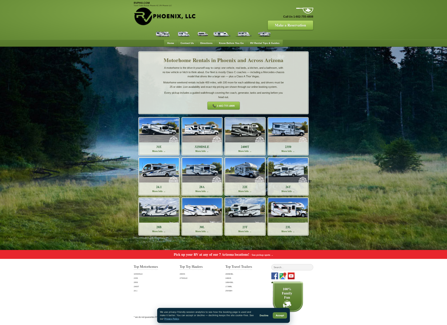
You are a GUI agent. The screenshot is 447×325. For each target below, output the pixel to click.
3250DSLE (138, 274)
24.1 (135, 291)
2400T (136, 286)
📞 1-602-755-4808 (223, 106)
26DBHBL (229, 274)
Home (170, 43)
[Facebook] (274, 275)
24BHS (228, 278)
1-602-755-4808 (303, 16)
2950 (136, 282)
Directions (206, 43)
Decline (264, 315)
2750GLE (184, 278)
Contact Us (187, 43)
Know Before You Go (231, 43)
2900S (182, 274)
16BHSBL (229, 282)
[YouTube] (291, 275)
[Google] (283, 275)
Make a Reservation (290, 25)
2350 (136, 278)
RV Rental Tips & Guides (265, 43)
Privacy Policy (171, 318)
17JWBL (228, 286)
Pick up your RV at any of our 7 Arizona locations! (223, 254)
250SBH (228, 291)
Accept (280, 315)
